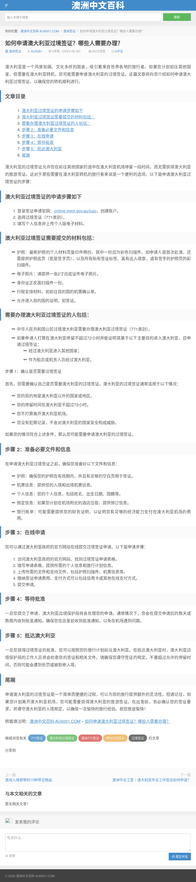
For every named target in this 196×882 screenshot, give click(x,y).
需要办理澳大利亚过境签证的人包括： (56, 123)
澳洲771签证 (90, 738)
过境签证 (138, 738)
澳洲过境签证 (115, 738)
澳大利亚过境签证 (62, 738)
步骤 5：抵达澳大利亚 (42, 149)
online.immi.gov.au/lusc (75, 211)
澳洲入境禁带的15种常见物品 (28, 779)
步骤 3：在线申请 (38, 136)
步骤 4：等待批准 (38, 142)
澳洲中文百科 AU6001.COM (98, 5)
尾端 (26, 155)
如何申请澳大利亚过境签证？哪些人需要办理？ (64, 43)
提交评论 (181, 856)
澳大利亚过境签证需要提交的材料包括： (58, 117)
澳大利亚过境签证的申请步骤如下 (52, 110)
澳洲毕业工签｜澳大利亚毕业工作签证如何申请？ (151, 779)
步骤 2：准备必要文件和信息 (48, 129)
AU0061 (36, 51)
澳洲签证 (69, 31)
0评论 (119, 51)
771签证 (37, 738)
